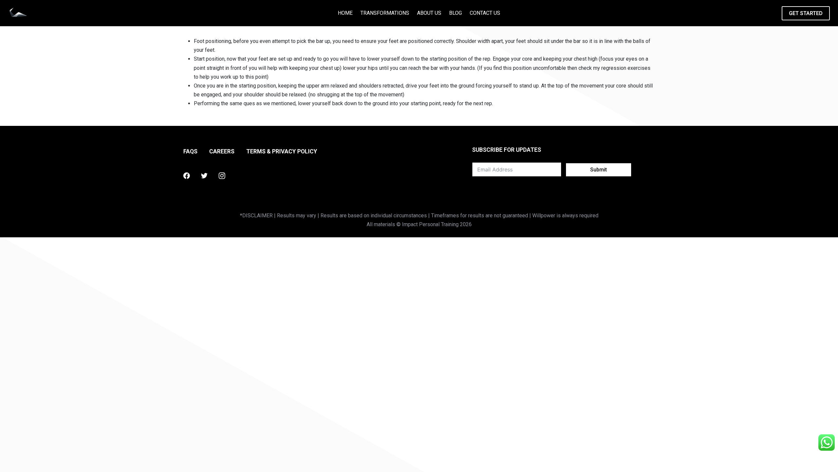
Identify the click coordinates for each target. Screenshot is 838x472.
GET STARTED (806, 13)
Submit (598, 170)
